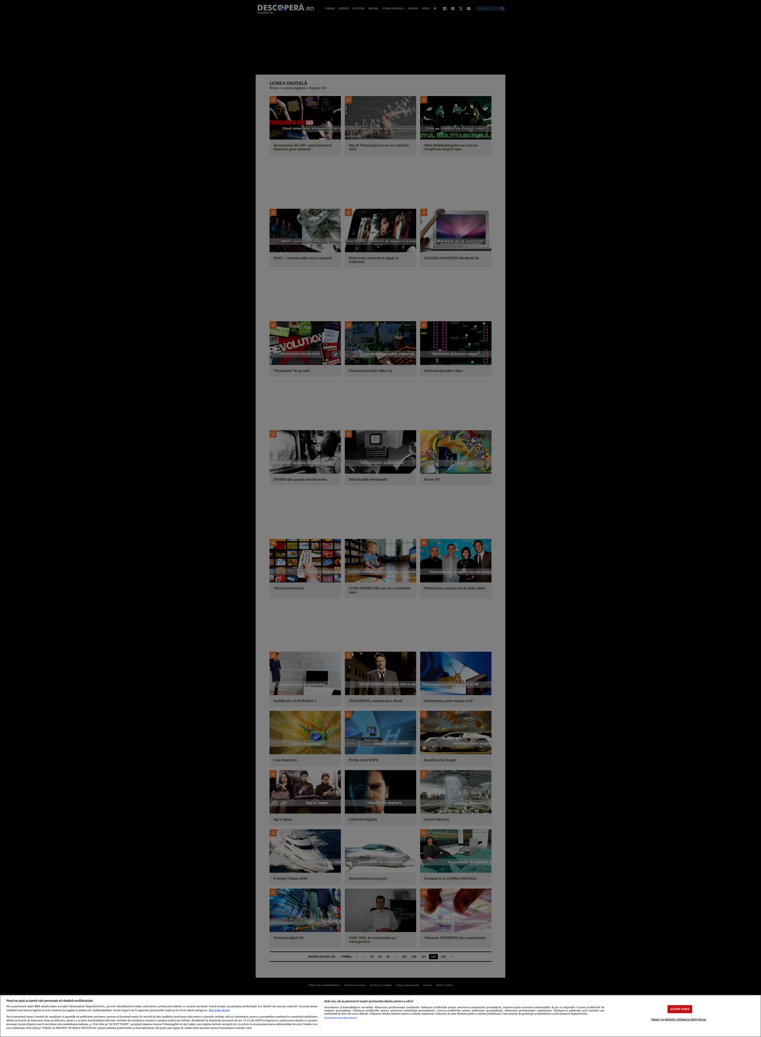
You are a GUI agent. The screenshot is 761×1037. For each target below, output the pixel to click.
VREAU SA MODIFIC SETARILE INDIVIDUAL (679, 1019)
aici (90, 1024)
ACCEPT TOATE (680, 1009)
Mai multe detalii (219, 1010)
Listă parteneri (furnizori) (340, 1017)
